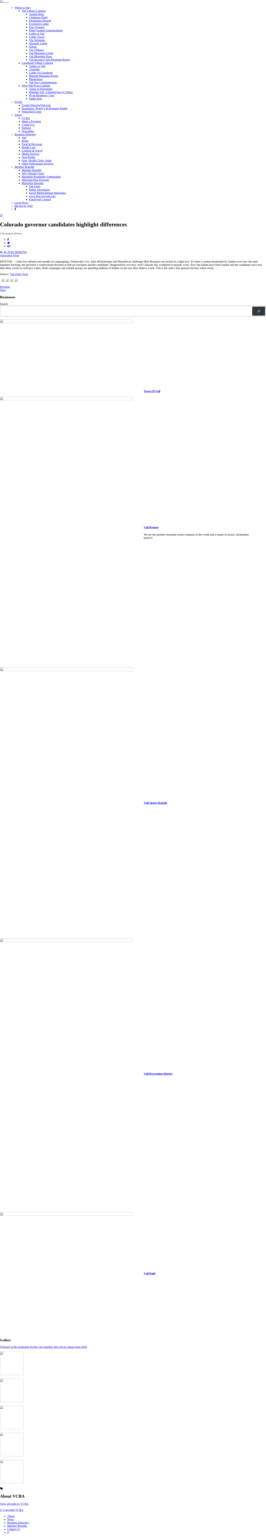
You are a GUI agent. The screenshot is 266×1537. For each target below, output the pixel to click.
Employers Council (40, 199)
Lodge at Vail (36, 33)
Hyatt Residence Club (41, 95)
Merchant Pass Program (35, 179)
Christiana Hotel (38, 17)
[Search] (258, 311)
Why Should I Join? (33, 173)
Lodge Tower (37, 36)
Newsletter (28, 131)
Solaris (33, 46)
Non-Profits (28, 157)
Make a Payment (31, 121)
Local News (21, 202)
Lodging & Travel (32, 150)
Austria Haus (36, 14)
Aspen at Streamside (40, 88)
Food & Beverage (32, 144)
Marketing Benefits (33, 183)
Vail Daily (35, 186)
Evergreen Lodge (39, 23)
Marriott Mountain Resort (43, 75)
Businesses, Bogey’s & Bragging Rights (44, 108)
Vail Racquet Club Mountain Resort (49, 59)
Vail (24, 137)
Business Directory (25, 134)
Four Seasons (36, 27)
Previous (5, 286)
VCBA (26, 118)
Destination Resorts (40, 20)
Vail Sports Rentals (155, 802)
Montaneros (36, 79)
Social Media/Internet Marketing (47, 192)
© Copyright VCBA (12, 1510)
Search (4, 304)
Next (3, 290)
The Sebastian (37, 40)
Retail (25, 140)
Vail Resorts (151, 527)
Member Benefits (24, 166)
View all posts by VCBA (14, 1503)
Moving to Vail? (23, 205)
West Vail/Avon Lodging (36, 85)
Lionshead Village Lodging (37, 62)
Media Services (30, 153)
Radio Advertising (39, 189)
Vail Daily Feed (19, 274)
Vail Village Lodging (34, 10)
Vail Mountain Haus (40, 56)
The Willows (36, 49)
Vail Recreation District (158, 1073)
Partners (26, 127)
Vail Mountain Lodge (41, 53)
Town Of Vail (152, 391)
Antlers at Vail (37, 66)
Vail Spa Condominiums (43, 82)
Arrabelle (34, 69)
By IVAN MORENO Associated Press (13, 254)
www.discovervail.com (42, 196)
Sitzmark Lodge (38, 43)
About (18, 114)
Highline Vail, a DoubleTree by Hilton (51, 92)
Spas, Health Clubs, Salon (37, 160)
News (10, 1519)
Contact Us (28, 124)
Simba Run (35, 98)
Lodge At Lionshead (40, 72)
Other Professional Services (37, 163)
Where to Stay (22, 7)
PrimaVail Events (31, 111)
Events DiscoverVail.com (36, 105)
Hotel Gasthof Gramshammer (46, 30)
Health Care (28, 147)
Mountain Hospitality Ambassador (41, 176)
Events (18, 101)
